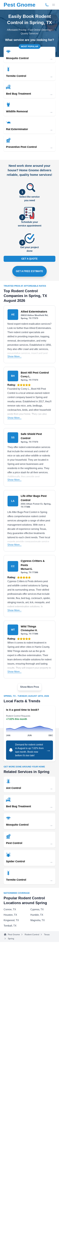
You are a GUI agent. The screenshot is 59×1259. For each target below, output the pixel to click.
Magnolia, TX (37, 920)
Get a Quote (29, 258)
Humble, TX (36, 915)
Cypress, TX (37, 909)
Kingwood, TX (11, 920)
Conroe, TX (10, 909)
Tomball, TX (10, 925)
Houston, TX (10, 915)
